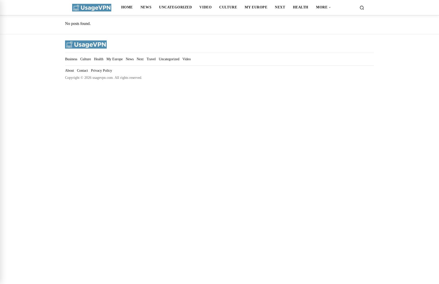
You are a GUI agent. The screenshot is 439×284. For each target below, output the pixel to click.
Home (127, 7)
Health (300, 7)
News (145, 7)
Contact (82, 70)
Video (205, 7)
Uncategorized (175, 7)
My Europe (256, 7)
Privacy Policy (101, 70)
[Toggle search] (362, 8)
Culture (228, 7)
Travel (151, 59)
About (69, 70)
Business (71, 59)
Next (280, 7)
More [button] (321, 7)
